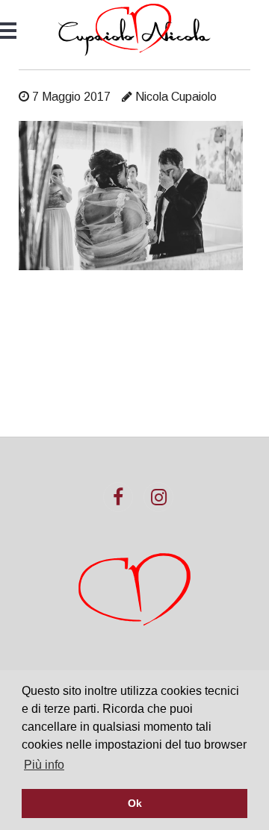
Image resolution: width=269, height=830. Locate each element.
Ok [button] (135, 803)
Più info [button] (44, 764)
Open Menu (8, 30)
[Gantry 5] (134, 30)
